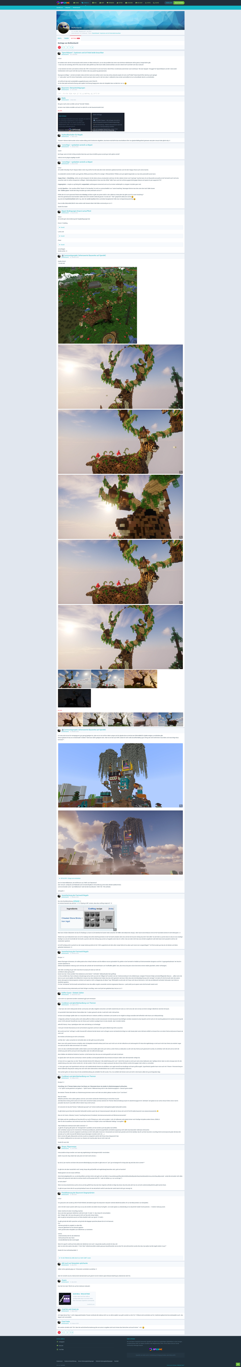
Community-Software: (176, 1365)
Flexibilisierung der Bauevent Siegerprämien (78, 1193)
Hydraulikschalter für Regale (72, 135)
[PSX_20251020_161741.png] (120, 637)
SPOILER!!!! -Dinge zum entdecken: (71, 878)
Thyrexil (77, 901)
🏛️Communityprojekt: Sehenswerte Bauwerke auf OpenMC (84, 255)
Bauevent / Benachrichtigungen (73, 88)
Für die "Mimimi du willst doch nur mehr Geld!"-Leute (76, 1258)
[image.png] (97, 305)
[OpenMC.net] (63, 2)
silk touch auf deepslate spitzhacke (75, 1263)
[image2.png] (120, 441)
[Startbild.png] (120, 842)
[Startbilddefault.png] (120, 775)
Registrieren (179, 3)
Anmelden (169, 3)
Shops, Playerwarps (69, 1147)
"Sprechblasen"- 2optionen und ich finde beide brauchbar (106, 33)
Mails (64, 98)
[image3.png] (120, 376)
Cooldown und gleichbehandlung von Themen (79, 1003)
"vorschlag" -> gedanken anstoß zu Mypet (77, 145)
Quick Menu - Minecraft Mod (81, 1294)
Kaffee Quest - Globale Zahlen (73, 993)
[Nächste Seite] (72, 47)
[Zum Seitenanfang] (238, 1364)
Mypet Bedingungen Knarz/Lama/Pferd (76, 211)
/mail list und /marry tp (70, 1309)
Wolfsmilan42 (65, 54)
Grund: (63, 227)
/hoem (64, 1280)
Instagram (61, 1341)
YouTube (61, 1349)
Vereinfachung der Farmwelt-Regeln (75, 895)
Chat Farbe (66, 1322)
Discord (61, 1345)
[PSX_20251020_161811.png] (120, 572)
